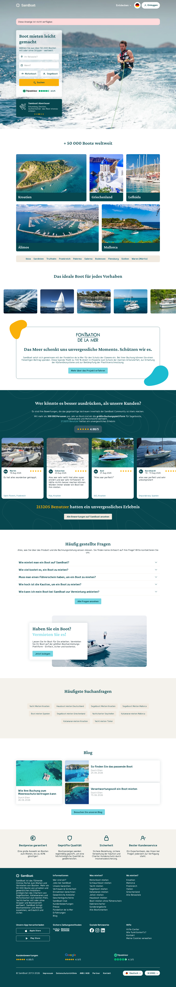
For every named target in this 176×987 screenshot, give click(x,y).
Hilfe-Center (132, 929)
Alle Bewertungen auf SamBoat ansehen (88, 516)
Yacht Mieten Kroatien (39, 706)
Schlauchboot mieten (100, 883)
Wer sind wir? (59, 880)
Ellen (27, 797)
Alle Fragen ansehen (88, 601)
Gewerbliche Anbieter (64, 895)
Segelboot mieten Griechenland (71, 713)
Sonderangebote (98, 906)
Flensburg (113, 258)
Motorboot (30, 73)
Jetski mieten (97, 895)
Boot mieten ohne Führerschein (106, 901)
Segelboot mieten (99, 889)
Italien (129, 889)
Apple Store (35, 930)
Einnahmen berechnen (64, 892)
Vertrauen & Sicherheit (64, 889)
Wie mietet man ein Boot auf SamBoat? (44, 562)
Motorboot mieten (99, 880)
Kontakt (130, 935)
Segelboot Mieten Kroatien (103, 706)
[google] (70, 955)
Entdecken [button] (122, 5)
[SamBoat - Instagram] (97, 930)
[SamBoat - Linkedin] (103, 930)
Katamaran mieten (99, 892)
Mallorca (130, 883)
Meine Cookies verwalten (139, 938)
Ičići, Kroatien (100, 495)
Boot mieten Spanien (40, 713)
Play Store (35, 938)
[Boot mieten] (25, 5)
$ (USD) (151, 973)
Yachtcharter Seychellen (103, 713)
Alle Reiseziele (133, 895)
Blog (55, 915)
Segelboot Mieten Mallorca (135, 706)
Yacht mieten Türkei (104, 721)
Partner (96, 973)
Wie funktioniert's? (136, 932)
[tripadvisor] (121, 955)
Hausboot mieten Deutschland (70, 706)
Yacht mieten (96, 886)
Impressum (48, 973)
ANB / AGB (84, 973)
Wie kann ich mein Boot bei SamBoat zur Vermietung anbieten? (59, 591)
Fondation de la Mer (63, 909)
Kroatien (130, 880)
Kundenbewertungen (63, 904)
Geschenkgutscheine (63, 898)
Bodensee (100, 258)
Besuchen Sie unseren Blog (88, 812)
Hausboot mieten (98, 898)
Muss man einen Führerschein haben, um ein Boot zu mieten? (57, 577)
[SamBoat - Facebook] (92, 930)
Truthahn (51, 258)
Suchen (40, 82)
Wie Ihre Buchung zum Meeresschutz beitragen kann (37, 792)
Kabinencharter (97, 904)
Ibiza (28, 258)
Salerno (88, 258)
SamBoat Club (60, 901)
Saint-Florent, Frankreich (15, 495)
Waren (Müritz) (140, 258)
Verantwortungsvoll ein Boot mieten (114, 789)
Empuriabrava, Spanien (149, 495)
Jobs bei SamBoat (62, 883)
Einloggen (152, 4)
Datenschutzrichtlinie (66, 973)
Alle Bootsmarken (99, 909)
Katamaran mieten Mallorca (133, 713)
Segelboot (52, 73)
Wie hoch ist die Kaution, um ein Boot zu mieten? (50, 584)
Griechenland (133, 892)
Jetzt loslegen (42, 653)
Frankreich (64, 258)
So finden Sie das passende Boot (112, 766)
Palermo (77, 258)
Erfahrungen (59, 912)
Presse (56, 906)
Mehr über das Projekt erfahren (88, 370)
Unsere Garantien (62, 886)
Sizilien (125, 258)
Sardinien (38, 258)
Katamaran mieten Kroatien (75, 721)
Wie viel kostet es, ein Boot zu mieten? (43, 569)
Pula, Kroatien (55, 495)
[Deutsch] (137, 5)
